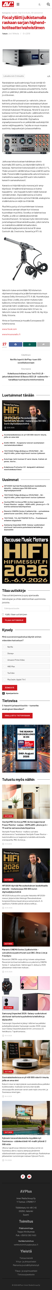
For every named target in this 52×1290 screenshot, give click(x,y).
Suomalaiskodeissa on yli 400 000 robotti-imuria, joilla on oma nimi (25, 435)
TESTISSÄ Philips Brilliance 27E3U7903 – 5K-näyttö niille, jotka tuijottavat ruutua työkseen (24, 452)
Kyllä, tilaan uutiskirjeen (16, 614)
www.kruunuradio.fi (11, 334)
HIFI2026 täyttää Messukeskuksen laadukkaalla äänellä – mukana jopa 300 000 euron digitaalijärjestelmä (25, 421)
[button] (28, 647)
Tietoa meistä (26, 1258)
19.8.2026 (8, 1035)
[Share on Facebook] (15, 344)
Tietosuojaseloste (26, 1274)
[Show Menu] (18, 4)
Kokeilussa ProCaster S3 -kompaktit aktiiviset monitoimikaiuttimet (24, 468)
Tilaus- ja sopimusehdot (26, 1270)
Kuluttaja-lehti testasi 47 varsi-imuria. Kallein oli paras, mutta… (25, 460)
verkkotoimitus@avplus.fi (26, 1244)
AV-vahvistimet (37, 13)
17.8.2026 (8, 1160)
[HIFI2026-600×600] (26, 559)
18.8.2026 (8, 1096)
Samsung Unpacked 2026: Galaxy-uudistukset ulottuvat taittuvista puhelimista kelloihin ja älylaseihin (24, 527)
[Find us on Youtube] (29, 1176)
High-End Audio (24, 13)
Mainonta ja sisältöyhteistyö (26, 1265)
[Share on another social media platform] (43, 344)
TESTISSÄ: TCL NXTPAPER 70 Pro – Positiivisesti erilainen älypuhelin (25, 519)
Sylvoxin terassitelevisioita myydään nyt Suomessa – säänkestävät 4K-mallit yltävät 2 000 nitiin (24, 1141)
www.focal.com (9, 329)
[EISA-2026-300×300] (26, 748)
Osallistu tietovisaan (17, 715)
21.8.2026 (8, 844)
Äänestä (9, 687)
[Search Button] (48, 4)
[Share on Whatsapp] (29, 344)
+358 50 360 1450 (28, 1235)
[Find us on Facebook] (23, 1176)
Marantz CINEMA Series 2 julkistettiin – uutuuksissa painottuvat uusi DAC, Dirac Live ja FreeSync (26, 512)
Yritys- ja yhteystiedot (26, 1261)
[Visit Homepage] (8, 4)
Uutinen (14, 13)
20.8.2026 (10, 427)
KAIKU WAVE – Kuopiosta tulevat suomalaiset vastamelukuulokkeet (24, 444)
